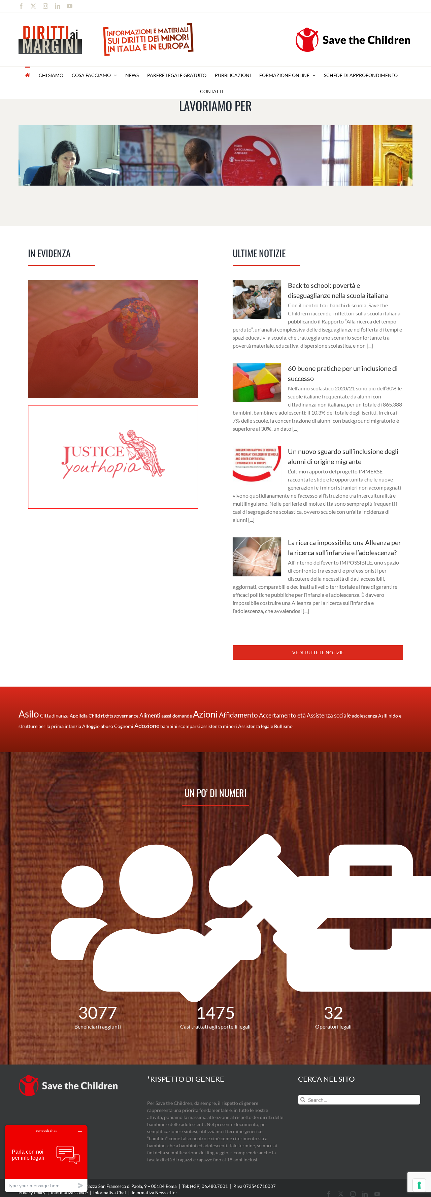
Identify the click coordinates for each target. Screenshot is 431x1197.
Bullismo (283, 726)
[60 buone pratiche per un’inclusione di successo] (257, 382)
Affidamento (238, 714)
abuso (107, 726)
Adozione (146, 725)
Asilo (29, 714)
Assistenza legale (255, 726)
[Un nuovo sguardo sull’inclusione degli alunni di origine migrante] (257, 465)
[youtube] (377, 1194)
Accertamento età (282, 715)
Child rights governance (113, 716)
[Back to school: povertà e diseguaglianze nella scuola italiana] (257, 299)
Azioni (205, 714)
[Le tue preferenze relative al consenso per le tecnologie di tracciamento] (419, 1185)
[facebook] (328, 1194)
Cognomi (123, 726)
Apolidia (79, 716)
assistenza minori (219, 726)
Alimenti (149, 715)
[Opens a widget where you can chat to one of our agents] (46, 1158)
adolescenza (364, 716)
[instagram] (353, 1194)
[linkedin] (365, 1194)
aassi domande (176, 716)
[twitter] (340, 1194)
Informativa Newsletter (154, 1192)
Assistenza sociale (329, 715)
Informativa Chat (109, 1192)
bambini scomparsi (180, 726)
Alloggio (91, 726)
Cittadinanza (54, 715)
